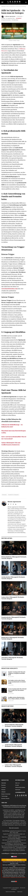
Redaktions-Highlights (13, 494)
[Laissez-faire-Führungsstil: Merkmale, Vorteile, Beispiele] (14, 588)
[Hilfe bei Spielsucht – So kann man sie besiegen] (14, 31)
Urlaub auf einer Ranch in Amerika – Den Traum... (14, 873)
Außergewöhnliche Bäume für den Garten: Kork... (14, 861)
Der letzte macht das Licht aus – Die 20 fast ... (14, 875)
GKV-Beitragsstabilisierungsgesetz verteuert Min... (14, 872)
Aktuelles (4, 494)
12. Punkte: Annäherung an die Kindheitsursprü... (14, 869)
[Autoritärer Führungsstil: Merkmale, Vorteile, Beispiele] (14, 649)
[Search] (26, 2)
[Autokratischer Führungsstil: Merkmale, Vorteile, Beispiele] (14, 568)
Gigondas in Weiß (14, 863)
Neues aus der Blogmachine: (14, 859)
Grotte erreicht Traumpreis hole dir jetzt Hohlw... (14, 876)
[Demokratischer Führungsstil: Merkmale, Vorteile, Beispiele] (14, 608)
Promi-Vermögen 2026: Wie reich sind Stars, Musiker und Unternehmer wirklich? (17, 690)
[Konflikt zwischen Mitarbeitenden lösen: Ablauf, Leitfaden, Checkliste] (4, 699)
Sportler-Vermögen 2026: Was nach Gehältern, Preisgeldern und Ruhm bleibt (16, 673)
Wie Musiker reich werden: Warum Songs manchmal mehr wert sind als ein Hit (16, 682)
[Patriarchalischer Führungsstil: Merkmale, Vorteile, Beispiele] (14, 548)
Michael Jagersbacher (10, 16)
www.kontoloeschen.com (9, 288)
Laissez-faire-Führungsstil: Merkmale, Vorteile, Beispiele (13, 765)
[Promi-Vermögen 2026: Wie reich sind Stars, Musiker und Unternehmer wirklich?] (4, 690)
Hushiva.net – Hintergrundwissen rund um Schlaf (14, 867)
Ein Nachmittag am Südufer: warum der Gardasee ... (14, 870)
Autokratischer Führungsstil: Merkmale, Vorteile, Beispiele (13, 745)
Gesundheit (18, 18)
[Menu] (2, 2)
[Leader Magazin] (14, 2)
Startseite (3, 6)
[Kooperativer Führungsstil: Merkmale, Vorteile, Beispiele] (14, 629)
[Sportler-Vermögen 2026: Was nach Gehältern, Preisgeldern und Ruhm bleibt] (4, 673)
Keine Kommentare (7, 20)
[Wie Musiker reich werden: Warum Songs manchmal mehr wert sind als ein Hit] (4, 682)
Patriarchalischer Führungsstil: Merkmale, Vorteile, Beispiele (14, 725)
